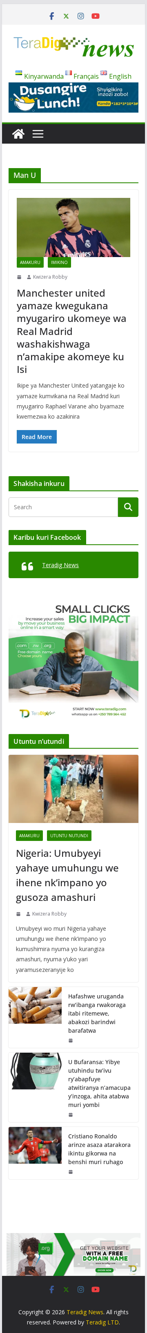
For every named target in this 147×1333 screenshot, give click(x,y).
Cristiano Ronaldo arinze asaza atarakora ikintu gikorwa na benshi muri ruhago (99, 1149)
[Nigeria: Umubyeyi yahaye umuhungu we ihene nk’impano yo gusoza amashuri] (73, 789)
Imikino (59, 262)
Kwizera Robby (50, 276)
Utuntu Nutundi (69, 835)
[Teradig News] (18, 134)
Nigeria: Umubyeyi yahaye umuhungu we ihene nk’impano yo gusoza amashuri (67, 875)
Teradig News (60, 565)
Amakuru (30, 262)
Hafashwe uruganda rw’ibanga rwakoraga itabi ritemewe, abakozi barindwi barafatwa (97, 1013)
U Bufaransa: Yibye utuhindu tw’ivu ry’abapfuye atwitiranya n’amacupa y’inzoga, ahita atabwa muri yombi (99, 1083)
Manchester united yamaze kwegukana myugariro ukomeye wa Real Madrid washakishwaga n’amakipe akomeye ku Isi (72, 331)
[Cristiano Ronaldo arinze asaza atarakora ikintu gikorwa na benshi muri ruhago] (35, 1153)
